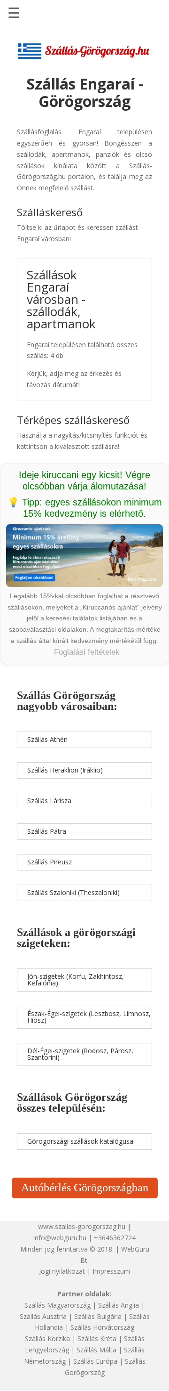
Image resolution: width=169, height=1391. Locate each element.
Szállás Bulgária (98, 1316)
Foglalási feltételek (87, 652)
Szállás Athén (47, 739)
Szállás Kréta (96, 1338)
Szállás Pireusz (49, 861)
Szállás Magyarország (57, 1305)
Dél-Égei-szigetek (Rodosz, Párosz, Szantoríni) (80, 1054)
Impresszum (111, 1271)
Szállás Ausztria (43, 1316)
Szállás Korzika (47, 1338)
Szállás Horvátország (102, 1327)
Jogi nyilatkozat (62, 1271)
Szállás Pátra (46, 831)
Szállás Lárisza (49, 800)
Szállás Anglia (118, 1305)
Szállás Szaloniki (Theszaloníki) (73, 892)
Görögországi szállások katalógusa (80, 1141)
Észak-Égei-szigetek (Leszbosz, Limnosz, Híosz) (89, 1017)
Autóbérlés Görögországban (84, 1187)
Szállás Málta (96, 1349)
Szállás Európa (95, 1361)
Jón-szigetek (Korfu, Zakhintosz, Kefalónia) (75, 979)
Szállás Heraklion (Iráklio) (65, 769)
